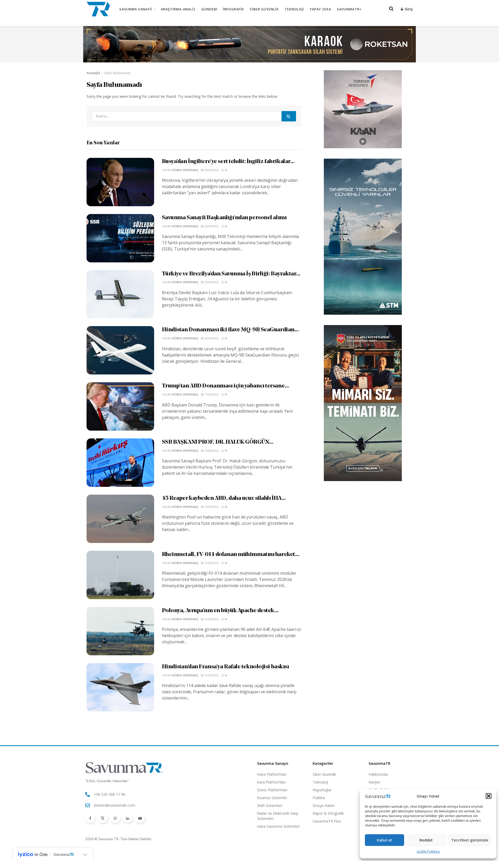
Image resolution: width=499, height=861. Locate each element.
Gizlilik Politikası (428, 851)
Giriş (408, 9)
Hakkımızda (378, 774)
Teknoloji (294, 9)
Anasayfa (93, 73)
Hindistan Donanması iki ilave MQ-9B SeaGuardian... (230, 330)
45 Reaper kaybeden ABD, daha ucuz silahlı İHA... (224, 498)
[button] (488, 796)
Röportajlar (322, 789)
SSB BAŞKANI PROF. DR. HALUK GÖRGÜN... (217, 442)
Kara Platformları (271, 782)
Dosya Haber (324, 805)
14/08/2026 (211, 450)
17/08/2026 (211, 394)
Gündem (209, 9)
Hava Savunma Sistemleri (278, 826)
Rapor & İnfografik (328, 813)
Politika (319, 797)
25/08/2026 (211, 170)
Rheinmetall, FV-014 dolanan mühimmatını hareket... (230, 555)
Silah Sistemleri (269, 805)
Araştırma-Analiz (178, 9)
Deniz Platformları (272, 789)
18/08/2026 (211, 338)
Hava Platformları (271, 774)
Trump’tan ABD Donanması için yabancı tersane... (225, 386)
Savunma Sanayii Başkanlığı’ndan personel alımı (224, 218)
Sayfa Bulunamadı (117, 73)
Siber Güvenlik (264, 9)
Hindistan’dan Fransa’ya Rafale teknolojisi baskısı (225, 667)
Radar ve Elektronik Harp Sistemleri (277, 816)
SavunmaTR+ (349, 9)
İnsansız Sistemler (272, 797)
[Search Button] (288, 116)
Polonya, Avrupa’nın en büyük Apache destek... (220, 611)
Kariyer (374, 782)
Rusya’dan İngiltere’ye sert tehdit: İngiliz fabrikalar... (228, 162)
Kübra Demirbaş (185, 170)
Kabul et (384, 840)
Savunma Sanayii (135, 9)
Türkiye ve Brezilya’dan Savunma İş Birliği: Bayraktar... (231, 274)
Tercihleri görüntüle (469, 840)
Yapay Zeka (320, 9)
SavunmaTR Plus (327, 821)
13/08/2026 (211, 563)
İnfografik (233, 9)
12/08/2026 (211, 619)
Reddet (426, 840)
